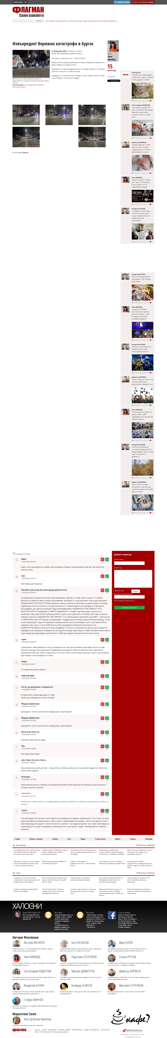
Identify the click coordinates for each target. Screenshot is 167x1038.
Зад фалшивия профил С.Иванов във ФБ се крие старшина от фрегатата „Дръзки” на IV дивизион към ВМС (81, 950)
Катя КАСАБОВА (80, 942)
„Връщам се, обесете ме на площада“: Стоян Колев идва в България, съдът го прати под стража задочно (26, 864)
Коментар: (118, 568)
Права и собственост (92, 1030)
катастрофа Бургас (30, 85)
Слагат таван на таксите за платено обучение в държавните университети (142, 381)
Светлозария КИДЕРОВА (37, 971)
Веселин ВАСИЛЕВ (34, 942)
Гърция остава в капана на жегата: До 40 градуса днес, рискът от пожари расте (83, 891)
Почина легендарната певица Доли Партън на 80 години (26, 890)
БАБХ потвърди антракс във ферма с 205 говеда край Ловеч (141, 279)
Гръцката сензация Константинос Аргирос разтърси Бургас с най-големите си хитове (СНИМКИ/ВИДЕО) (141, 314)
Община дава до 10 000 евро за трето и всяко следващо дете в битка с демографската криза (141, 148)
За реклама (52, 1030)
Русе (69, 839)
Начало (37, 1030)
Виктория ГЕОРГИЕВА (131, 985)
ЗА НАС (44, 1030)
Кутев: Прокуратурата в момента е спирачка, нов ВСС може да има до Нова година (139, 891)
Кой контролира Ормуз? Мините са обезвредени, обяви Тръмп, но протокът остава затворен (111, 880)
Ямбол (117, 839)
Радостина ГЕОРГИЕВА (84, 956)
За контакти (105, 1030)
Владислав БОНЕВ (34, 985)
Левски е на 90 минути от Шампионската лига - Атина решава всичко (141, 349)
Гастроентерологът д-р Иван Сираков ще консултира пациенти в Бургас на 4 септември (83, 852)
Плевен (55, 839)
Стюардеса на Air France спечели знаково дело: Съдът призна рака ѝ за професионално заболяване (141, 216)
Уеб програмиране (135, 1034)
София (17, 839)
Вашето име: (118, 559)
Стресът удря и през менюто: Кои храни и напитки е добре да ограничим (138, 880)
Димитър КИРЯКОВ (130, 971)
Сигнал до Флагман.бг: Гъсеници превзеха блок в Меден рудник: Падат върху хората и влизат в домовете (142, 452)
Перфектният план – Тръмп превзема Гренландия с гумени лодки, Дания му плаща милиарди (32, 950)
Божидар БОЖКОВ (81, 985)
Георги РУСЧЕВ (127, 956)
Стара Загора (100, 839)
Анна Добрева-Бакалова (37, 1019)
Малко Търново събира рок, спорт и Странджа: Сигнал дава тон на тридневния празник (141, 183)
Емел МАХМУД (32, 956)
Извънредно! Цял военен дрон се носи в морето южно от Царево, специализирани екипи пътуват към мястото (111, 892)
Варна (83, 839)
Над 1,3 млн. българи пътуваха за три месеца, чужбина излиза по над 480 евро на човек (142, 488)
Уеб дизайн (124, 1034)
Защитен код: (119, 591)
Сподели (111, 76)
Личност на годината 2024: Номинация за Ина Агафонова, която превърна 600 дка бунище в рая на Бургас (82, 964)
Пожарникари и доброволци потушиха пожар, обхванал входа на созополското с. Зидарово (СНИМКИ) (111, 852)
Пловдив (148, 839)
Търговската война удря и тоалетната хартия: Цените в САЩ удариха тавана (142, 77)
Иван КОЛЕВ (126, 942)
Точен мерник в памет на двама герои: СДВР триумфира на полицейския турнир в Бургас (142, 415)
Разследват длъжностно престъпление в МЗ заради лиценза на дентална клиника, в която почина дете (142, 112)
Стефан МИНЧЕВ (33, 999)
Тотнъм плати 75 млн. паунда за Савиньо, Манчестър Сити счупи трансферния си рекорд (53, 891)
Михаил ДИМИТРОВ (83, 971)
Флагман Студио (64, 1030)
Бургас (23, 87)
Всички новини (146, 845)
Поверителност (77, 1030)
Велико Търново (36, 839)
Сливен (133, 839)
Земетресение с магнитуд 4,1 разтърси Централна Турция (80, 879)
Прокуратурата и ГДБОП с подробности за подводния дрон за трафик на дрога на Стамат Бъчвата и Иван (140, 865)
